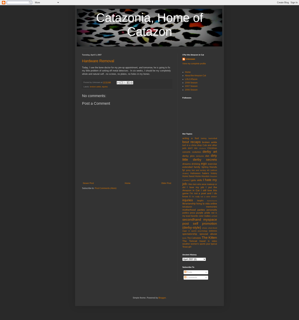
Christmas (212, 148)
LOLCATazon (191, 79)
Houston (205, 176)
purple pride (203, 212)
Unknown (190, 59)
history (214, 173)
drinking (196, 163)
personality (212, 210)
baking (203, 138)
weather (186, 244)
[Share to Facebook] (128, 82)
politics (185, 213)
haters (205, 173)
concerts (186, 152)
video (214, 241)
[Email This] (118, 82)
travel (203, 241)
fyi (183, 170)
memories (211, 206)
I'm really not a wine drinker (204, 197)
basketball (213, 138)
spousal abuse (208, 233)
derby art (210, 151)
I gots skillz (196, 180)
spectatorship (189, 233)
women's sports (198, 244)
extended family (191, 167)
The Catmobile (194, 238)
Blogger (162, 298)
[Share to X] (125, 82)
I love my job (195, 187)
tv (209, 241)
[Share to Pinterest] (131, 82)
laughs (200, 200)
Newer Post (88, 183)
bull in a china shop (192, 145)
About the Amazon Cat (195, 75)
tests (184, 238)
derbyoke (200, 156)
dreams (186, 163)
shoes (204, 228)
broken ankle (95, 87)
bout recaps (191, 142)
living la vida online (206, 203)
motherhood (189, 209)
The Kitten (209, 237)
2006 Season (191, 90)
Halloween (195, 173)
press (192, 213)
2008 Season (191, 82)
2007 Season (191, 86)
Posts (189, 272)
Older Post (166, 183)
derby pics (188, 155)
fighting (205, 167)
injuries (105, 87)
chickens (202, 148)
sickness (213, 231)
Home (127, 183)
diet (207, 155)
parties (201, 209)
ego (204, 163)
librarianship (189, 203)
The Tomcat (189, 241)
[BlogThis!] (121, 82)
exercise (212, 163)
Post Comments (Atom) (105, 188)
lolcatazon (187, 207)
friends (213, 167)
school (214, 216)
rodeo (207, 215)
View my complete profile (194, 63)
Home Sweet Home (191, 176)
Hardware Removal (98, 61)
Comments (191, 277)
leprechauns (212, 201)
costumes (196, 152)
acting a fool (190, 138)
